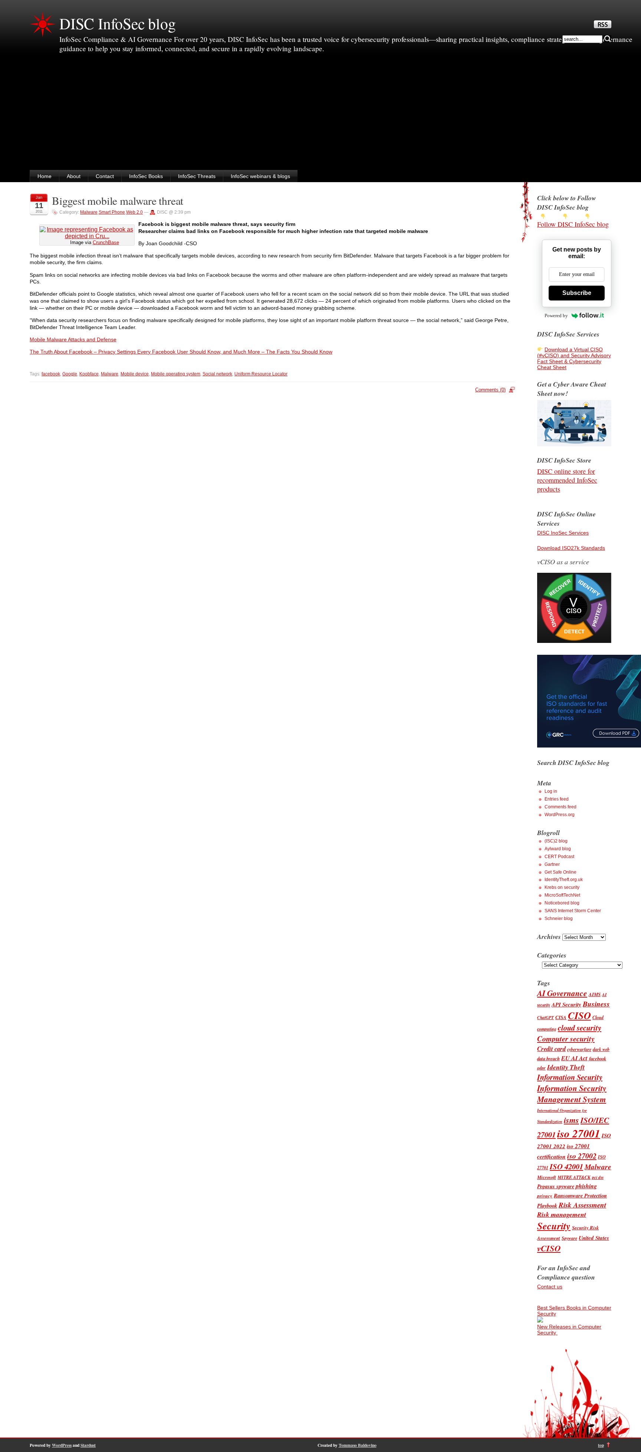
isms (571, 1120)
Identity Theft (566, 1067)
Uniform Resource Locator (260, 374)
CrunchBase (106, 242)
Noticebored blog (562, 903)
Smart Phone (112, 212)
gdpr (541, 1068)
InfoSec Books (146, 176)
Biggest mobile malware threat (117, 200)
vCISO (549, 1248)
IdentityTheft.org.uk (564, 879)
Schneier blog (559, 918)
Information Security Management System (572, 1094)
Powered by (556, 315)
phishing (586, 1186)
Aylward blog (558, 848)
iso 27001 (578, 1133)
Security (554, 1226)
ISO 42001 (566, 1166)
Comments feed (560, 806)
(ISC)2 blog (556, 841)
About (73, 176)
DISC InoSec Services (563, 533)
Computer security (566, 1038)
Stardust (88, 1445)
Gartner (552, 864)
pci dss (598, 1177)
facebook (51, 374)
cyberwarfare (579, 1049)
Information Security (569, 1077)
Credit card (551, 1048)
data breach (548, 1058)
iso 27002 (581, 1155)
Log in (551, 791)
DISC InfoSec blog (117, 23)
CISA (560, 1017)
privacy (544, 1195)
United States (594, 1238)
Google (69, 374)
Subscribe (576, 293)
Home (44, 176)
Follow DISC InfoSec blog (573, 224)
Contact (105, 176)
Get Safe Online (560, 872)
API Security (566, 1004)
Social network (217, 374)
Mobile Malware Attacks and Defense (73, 339)
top (601, 1445)
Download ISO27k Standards (571, 548)
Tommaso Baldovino (358, 1445)
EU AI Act (574, 1058)
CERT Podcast (559, 856)
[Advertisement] (320, 114)
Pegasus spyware (555, 1186)
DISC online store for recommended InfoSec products (567, 480)
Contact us (549, 1287)
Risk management (561, 1214)
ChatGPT (545, 1018)
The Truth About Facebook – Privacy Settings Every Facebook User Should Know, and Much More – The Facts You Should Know (181, 352)
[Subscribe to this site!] (602, 26)
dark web (601, 1049)
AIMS (595, 994)
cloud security (579, 1027)
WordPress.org (560, 814)
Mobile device (135, 374)
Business (596, 1004)
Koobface (89, 374)
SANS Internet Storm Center (573, 910)
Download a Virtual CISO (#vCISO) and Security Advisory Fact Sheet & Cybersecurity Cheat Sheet (574, 358)
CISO (579, 1015)
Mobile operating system (175, 374)
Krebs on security (562, 887)
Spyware (569, 1238)
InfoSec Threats (197, 176)
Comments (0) (490, 389)
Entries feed (557, 799)
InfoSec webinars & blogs (260, 176)
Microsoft (546, 1177)
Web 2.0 (134, 212)
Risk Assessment (582, 1205)
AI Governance (562, 993)
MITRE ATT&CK (574, 1177)
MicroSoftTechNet (562, 895)
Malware (89, 212)
